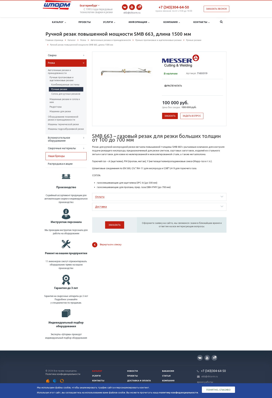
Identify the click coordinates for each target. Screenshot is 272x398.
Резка (51, 62)
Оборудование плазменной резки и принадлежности (63, 118)
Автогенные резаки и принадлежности (59, 71)
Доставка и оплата (139, 381)
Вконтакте (125, 7)
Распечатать (174, 85)
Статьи (166, 376)
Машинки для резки (60, 111)
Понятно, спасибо (218, 389)
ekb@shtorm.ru (132, 12)
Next (150, 70)
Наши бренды (56, 156)
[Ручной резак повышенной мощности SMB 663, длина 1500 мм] (126, 71)
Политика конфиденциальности (63, 374)
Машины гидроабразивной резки (66, 129)
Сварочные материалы (62, 148)
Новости (132, 371)
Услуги (108, 22)
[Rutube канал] (139, 7)
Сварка (52, 55)
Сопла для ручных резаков (65, 94)
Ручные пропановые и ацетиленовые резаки (61, 79)
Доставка (101, 206)
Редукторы (56, 107)
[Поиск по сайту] (221, 22)
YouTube (132, 7)
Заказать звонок (216, 9)
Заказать (169, 116)
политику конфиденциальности (178, 392)
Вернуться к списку (110, 244)
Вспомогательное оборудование (59, 139)
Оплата (99, 196)
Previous (103, 70)
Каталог (58, 22)
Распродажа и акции (60, 163)
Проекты (84, 22)
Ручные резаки (59, 89)
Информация (138, 22)
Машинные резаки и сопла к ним (65, 100)
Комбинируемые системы (65, 84)
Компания (171, 22)
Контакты (200, 22)
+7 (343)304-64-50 (174, 7)
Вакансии (168, 371)
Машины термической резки (63, 124)
